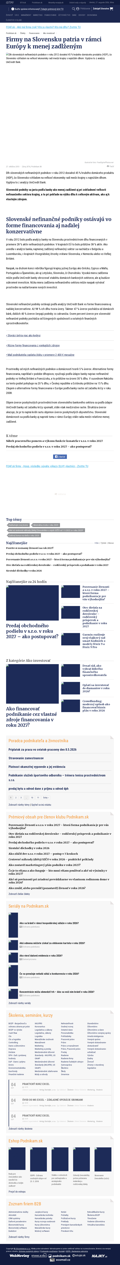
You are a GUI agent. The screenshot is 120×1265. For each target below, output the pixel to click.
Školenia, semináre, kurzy (31, 1015)
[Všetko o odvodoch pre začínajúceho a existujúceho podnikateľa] (60, 1159)
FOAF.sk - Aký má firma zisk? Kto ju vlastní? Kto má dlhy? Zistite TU (43, 27)
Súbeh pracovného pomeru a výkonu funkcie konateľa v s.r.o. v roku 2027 (54, 440)
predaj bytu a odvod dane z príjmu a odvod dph (38, 788)
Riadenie (65, 1055)
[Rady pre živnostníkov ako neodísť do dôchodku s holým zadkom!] (17, 1158)
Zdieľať (61, 456)
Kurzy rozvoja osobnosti (45, 1221)
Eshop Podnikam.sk (26, 1140)
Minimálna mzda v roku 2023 (45, 525)
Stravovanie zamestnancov (26, 758)
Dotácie (12, 1052)
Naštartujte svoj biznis (18, 525)
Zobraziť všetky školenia (20, 1128)
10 (32, 798)
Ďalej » (45, 798)
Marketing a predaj (43, 1049)
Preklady (65, 1221)
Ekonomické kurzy (16, 1224)
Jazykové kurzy (41, 1212)
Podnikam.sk (37, 2)
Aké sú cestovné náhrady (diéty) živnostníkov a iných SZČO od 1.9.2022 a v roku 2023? (46, 530)
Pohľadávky (66, 1036)
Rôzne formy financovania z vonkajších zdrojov (34, 345)
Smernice (65, 1074)
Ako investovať (49, 33)
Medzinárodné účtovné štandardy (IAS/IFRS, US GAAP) (45, 1064)
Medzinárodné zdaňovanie (46, 1071)
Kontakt (62, 1251)
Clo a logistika (15, 1039)
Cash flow (13, 1033)
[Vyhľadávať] (73, 9)
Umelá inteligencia (95, 1036)
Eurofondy (13, 1071)
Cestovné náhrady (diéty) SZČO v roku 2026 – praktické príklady (51, 859)
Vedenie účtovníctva (96, 1221)
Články (22, 33)
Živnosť (9, 15)
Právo (63, 1042)
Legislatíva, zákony (43, 1033)
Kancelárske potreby (43, 1218)
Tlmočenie (91, 1218)
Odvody (81, 15)
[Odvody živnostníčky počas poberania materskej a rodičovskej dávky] (81, 1159)
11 (38, 798)
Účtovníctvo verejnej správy (99, 1033)
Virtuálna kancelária (96, 1224)
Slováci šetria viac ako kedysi (24, 335)
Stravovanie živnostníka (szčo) (102, 1177)
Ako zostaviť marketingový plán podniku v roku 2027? (44, 865)
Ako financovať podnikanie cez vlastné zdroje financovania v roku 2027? (31, 717)
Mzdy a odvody (41, 1074)
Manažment (26, 15)
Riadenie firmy (67, 1058)
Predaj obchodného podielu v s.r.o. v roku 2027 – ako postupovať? (49, 446)
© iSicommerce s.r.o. (22, 1249)
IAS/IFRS (38, 1023)
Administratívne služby (18, 1212)
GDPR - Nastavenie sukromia (77, 1251)
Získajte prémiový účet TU (51, 9)
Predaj (64, 1052)
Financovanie (50, 15)
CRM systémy (14, 1218)
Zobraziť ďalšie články (19, 893)
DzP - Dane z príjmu (17, 1061)
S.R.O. (17, 15)
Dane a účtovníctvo (17, 1045)
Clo (10, 1036)
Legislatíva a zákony (43, 1030)
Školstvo (64, 1068)
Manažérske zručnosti (44, 1039)
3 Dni (97, 543)
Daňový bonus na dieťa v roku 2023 (24, 535)
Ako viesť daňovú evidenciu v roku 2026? (41, 955)
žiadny (90, 1058)
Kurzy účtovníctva (42, 1224)
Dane (74, 15)
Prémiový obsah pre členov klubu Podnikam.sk (49, 817)
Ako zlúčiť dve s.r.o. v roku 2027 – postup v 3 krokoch (43, 853)
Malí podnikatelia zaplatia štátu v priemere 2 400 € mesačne (41, 354)
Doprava (12, 1049)
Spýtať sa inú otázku (41, 804)
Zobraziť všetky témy (19, 804)
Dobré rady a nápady (78, 2)
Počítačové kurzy (68, 1218)
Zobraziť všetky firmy (19, 1236)
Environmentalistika (17, 1068)
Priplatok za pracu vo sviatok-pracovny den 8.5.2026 (42, 749)
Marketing (37, 15)
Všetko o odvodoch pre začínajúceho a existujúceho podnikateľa (59, 1179)
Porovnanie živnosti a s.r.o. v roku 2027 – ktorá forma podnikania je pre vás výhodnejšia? (58, 559)
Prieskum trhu (67, 1231)
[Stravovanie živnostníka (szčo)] (103, 1159)
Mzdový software (42, 1231)
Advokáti (12, 1215)
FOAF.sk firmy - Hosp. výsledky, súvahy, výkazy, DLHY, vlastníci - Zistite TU (47, 466)
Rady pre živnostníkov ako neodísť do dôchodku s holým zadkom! (16, 1180)
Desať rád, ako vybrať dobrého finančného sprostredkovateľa (94, 670)
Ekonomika (92, 15)
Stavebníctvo (92, 1023)
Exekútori (12, 1231)
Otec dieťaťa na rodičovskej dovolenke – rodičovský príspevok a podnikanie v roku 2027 (57, 565)
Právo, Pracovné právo (70, 1049)
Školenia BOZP (93, 1215)
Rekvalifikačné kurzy (96, 1212)
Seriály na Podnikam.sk (29, 906)
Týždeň (103, 543)
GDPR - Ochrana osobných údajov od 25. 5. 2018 (38, 1178)
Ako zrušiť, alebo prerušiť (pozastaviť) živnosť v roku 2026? (47, 888)
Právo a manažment (70, 1045)
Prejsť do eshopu (17, 1191)
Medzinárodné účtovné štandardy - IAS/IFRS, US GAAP (45, 1055)
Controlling (13, 1042)
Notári (63, 1212)
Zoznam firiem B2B (25, 1203)
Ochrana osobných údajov (29, 1251)
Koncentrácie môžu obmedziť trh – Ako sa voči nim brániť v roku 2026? (57, 991)
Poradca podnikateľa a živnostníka (38, 740)
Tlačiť (111, 166)
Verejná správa (93, 1039)
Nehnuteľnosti (67, 1023)
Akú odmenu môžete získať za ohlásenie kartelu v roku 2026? (52, 943)
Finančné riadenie (16, 1074)
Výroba (90, 1055)
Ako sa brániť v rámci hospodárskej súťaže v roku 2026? (49, 923)
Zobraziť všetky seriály (20, 1003)
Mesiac (111, 543)
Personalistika (67, 1033)
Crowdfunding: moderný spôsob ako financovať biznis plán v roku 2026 (96, 706)
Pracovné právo (68, 1039)
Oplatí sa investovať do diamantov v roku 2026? (96, 688)
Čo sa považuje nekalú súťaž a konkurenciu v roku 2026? (49, 973)
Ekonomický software (18, 1228)
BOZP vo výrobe (15, 1030)
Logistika (38, 1036)
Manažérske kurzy (42, 1228)
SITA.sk (23, 2)
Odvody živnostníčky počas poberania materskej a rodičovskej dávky (81, 1179)
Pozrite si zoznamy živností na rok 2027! (29, 548)
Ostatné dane (67, 1030)
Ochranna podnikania (31, 927)
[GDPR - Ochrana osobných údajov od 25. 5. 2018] (38, 1159)
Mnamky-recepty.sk (55, 2)
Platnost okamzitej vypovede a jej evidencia (37, 767)
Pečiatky (64, 1215)
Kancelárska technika (44, 1215)
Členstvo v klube (14, 20)
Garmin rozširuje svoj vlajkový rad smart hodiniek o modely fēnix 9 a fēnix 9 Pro (93, 641)
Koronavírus (40, 1026)
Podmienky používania (49, 1251)
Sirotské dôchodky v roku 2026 (24, 570)
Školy (63, 1071)
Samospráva (66, 1065)
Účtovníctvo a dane (95, 1030)
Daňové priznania (29, 959)
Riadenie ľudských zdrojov (72, 1061)
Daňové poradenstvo (17, 1221)
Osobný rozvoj (67, 1026)
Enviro (11, 1065)
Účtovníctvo (64, 15)
